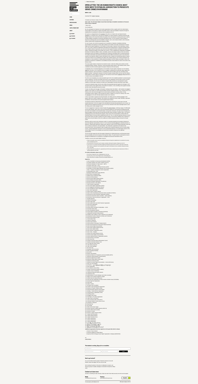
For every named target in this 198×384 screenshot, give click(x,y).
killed (128, 89)
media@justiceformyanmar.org (90, 378)
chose (90, 112)
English (93, 16)
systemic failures (111, 107)
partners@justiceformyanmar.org (106, 378)
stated (86, 70)
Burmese (97, 16)
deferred (117, 122)
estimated (88, 94)
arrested (122, 96)
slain (98, 89)
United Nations (88, 339)
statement (120, 74)
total (99, 92)
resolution (103, 34)
